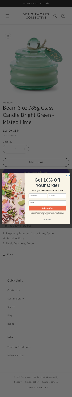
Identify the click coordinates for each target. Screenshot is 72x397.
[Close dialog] (68, 175)
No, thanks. (47, 219)
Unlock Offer (47, 208)
